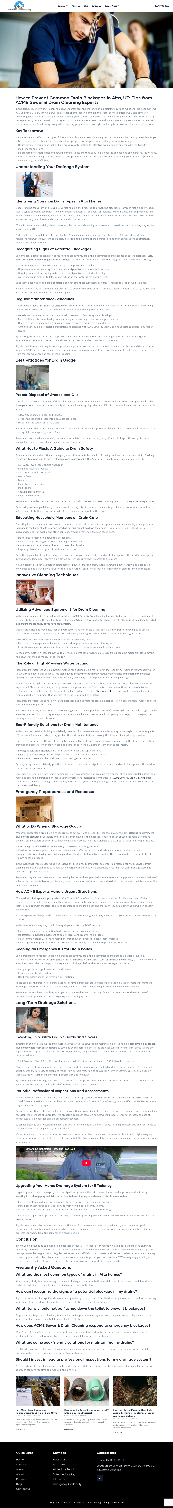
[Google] (100, 1478)
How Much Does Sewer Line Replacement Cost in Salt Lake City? (36, 1411)
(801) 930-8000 (162, 5)
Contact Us (96, 6)
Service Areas (111, 6)
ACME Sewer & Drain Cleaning (129, 777)
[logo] (19, 6)
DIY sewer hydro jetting (108, 691)
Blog (86, 6)
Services (61, 6)
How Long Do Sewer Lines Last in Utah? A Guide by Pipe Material (86, 1411)
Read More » (20, 1429)
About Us (76, 6)
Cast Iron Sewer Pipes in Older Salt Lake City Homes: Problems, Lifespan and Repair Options (134, 1412)
